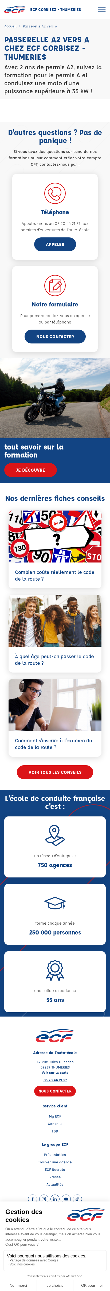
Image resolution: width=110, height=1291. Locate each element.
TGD (55, 1131)
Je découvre (30, 470)
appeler (55, 244)
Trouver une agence (55, 1162)
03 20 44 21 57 (55, 1080)
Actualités (55, 1184)
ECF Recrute (55, 1169)
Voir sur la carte (55, 1072)
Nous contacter (55, 336)
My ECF (55, 1116)
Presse (55, 1177)
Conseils (55, 1123)
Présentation (55, 1154)
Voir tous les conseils (55, 772)
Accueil (10, 26)
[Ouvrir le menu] (102, 9)
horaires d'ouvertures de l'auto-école (55, 229)
